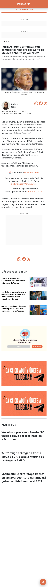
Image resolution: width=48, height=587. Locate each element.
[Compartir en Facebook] (41, 103)
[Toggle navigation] (2, 3)
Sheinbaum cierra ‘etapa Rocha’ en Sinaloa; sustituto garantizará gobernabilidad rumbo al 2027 (23, 477)
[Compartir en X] (46, 103)
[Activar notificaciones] (43, 582)
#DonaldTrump (31, 172)
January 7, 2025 (34, 191)
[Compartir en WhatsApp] (36, 103)
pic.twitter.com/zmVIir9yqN (24, 183)
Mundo (5, 41)
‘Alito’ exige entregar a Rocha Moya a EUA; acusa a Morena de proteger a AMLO (22, 456)
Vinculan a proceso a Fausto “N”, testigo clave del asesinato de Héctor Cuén (23, 435)
